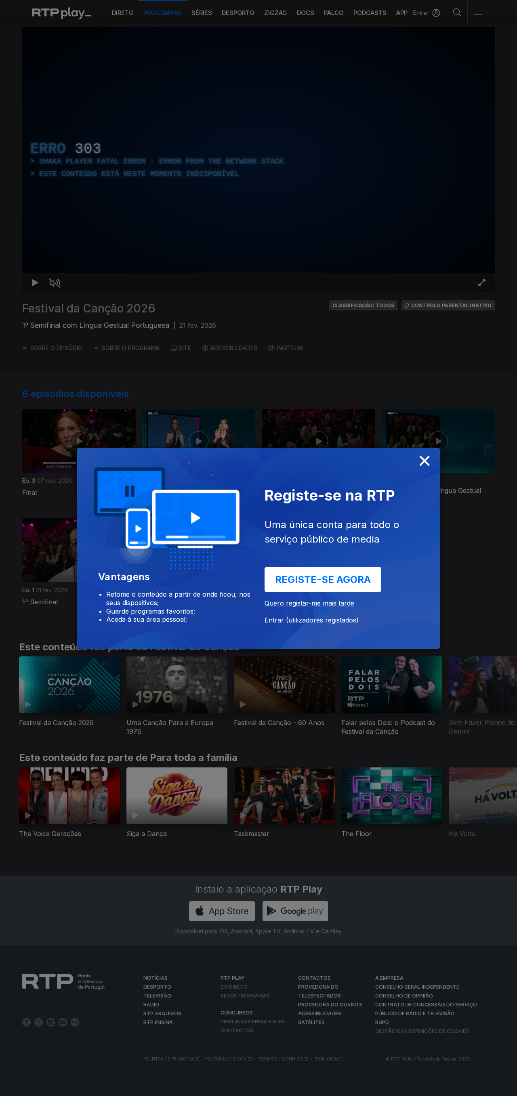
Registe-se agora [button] (323, 579)
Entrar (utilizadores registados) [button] (312, 620)
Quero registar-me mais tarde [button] (309, 603)
